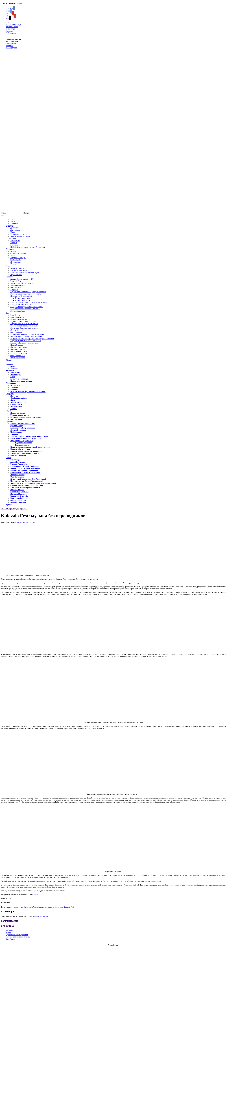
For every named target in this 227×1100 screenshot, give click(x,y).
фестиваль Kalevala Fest (64, 907)
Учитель (13, 243)
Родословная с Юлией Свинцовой (24, 322)
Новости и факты (17, 268)
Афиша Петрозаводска (10, 509)
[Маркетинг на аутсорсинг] (113, 1096)
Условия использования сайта (18, 937)
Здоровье (14, 290)
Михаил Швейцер (17, 311)
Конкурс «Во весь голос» (20, 304)
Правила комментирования (17, 935)
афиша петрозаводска (14, 907)
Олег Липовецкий (17, 356)
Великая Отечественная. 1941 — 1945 (25, 294)
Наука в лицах (16, 275)
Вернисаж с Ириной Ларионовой (23, 326)
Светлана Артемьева (18, 347)
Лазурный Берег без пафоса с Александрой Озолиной (32, 339)
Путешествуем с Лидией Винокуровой (26, 336)
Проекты (9, 277)
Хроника (14, 224)
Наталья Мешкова (17, 349)
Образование (11, 238)
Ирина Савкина (16, 345)
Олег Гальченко (16, 332)
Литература (10, 29)
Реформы (14, 245)
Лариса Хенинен (17, 330)
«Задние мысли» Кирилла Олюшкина (25, 341)
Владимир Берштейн (18, 351)
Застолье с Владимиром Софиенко (24, 343)
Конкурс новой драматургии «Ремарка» (26, 307)
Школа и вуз (15, 241)
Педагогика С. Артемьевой (21, 296)
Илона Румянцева (17, 358)
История (9, 31)
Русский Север (12, 27)
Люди (12, 255)
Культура (9, 226)
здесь (36, 894)
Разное (8, 933)
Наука (8, 266)
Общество (10, 249)
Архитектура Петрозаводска (21, 283)
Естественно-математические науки (24, 273)
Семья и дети (15, 260)
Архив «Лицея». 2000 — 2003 (22, 279)
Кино (12, 232)
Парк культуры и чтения (20, 236)
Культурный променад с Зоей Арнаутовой (27, 334)
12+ (7, 22)
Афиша (8, 360)
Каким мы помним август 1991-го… (25, 309)
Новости (9, 219)
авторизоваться (43, 916)
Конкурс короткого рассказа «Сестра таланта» (29, 302)
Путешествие (15, 262)
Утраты (13, 264)
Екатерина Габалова (18, 354)
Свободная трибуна (18, 253)
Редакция (9, 930)
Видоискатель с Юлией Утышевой (24, 324)
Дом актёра (15, 228)
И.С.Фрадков (11, 33)
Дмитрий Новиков (17, 285)
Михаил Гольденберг (18, 319)
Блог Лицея (15, 315)
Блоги (8, 313)
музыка (51, 907)
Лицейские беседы (13, 25)
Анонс (13, 221)
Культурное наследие (18, 234)
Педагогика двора (22, 300)
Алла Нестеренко (17, 317)
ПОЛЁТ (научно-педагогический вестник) (27, 247)
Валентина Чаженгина (27, 523)
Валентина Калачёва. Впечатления (24, 328)
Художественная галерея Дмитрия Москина (28, 292)
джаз (45, 907)
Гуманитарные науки (18, 270)
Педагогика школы (23, 298)
